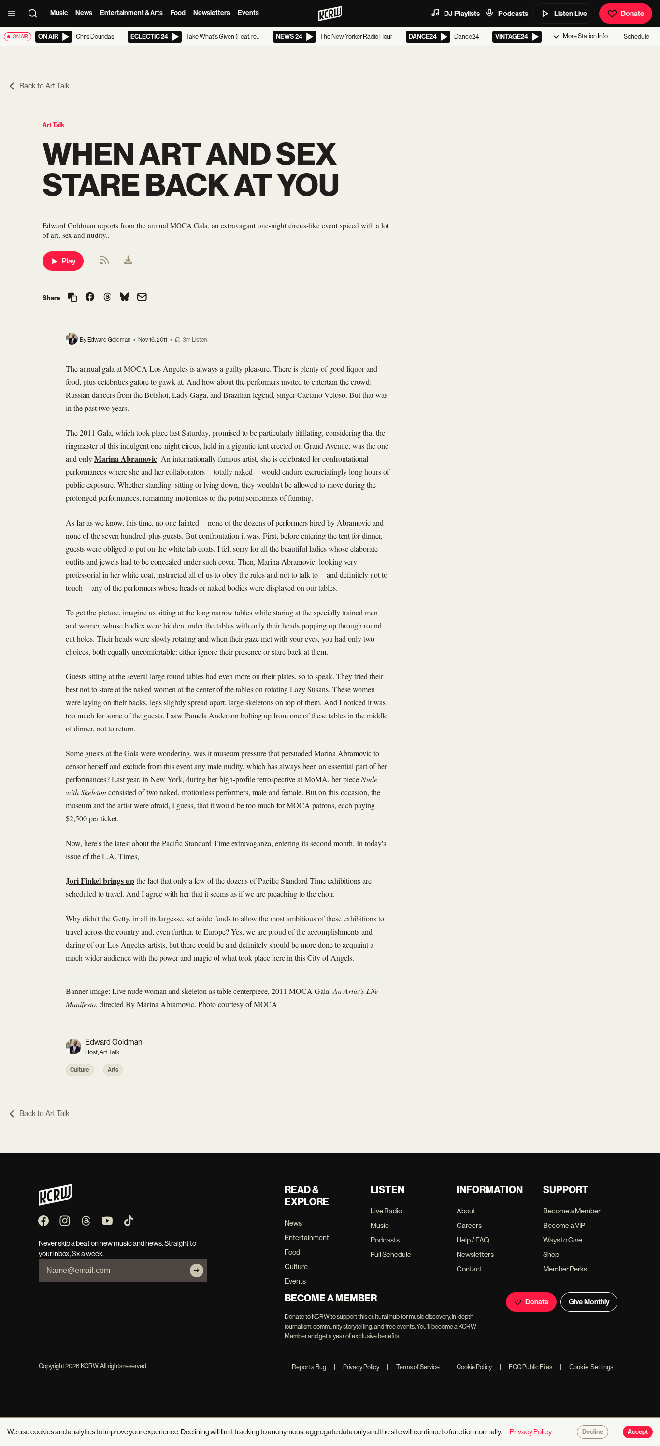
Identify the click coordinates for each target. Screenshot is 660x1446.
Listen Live (570, 13)
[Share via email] (142, 298)
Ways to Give (562, 1240)
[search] (35, 13)
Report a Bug (309, 1367)
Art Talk (53, 125)
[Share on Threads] (107, 298)
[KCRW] (55, 1203)
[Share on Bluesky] (124, 298)
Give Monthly (589, 1302)
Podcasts (513, 13)
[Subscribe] (196, 1270)
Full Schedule (391, 1254)
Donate (632, 13)
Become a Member (572, 1211)
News (83, 13)
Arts (113, 1069)
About (466, 1211)
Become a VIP (564, 1225)
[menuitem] (128, 261)
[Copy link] (72, 298)
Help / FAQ (473, 1240)
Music (59, 13)
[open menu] (14, 13)
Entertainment (307, 1237)
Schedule (636, 36)
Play (68, 261)
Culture (79, 1069)
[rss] (105, 263)
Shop (551, 1254)
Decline (592, 1432)
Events (248, 13)
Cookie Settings (591, 1367)
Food (178, 13)
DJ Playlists (462, 13)
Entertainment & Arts (131, 13)
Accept (638, 1432)
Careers (469, 1225)
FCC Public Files (526, 1367)
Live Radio (386, 1211)
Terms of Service (413, 1367)
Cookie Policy (469, 1367)
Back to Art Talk (44, 85)
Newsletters (211, 13)
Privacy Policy (356, 1367)
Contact (469, 1269)
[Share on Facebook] (90, 298)
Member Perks (565, 1269)
